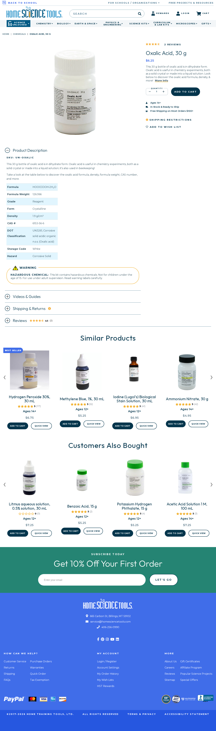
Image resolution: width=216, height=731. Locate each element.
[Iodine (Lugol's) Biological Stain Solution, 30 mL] (134, 371)
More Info (161, 80)
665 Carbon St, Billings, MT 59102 (110, 616)
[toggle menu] (51, 23)
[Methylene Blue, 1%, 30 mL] (82, 373)
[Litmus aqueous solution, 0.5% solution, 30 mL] (29, 478)
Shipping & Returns (29, 308)
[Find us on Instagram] (107, 639)
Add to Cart (17, 426)
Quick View (41, 426)
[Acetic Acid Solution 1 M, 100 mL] (187, 478)
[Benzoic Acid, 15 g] (82, 481)
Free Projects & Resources (191, 2)
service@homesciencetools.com (110, 621)
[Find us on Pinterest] (102, 639)
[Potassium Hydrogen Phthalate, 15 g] (134, 478)
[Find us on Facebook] (98, 639)
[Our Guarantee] (166, 699)
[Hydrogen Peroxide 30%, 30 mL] (29, 371)
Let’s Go (163, 579)
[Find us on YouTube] (112, 639)
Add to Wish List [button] (165, 126)
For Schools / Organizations (133, 2)
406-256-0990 (110, 627)
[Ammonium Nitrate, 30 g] (187, 373)
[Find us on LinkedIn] (117, 639)
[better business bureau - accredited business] (205, 698)
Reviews (34, 321)
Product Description (30, 150)
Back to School (22, 2)
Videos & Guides (27, 296)
